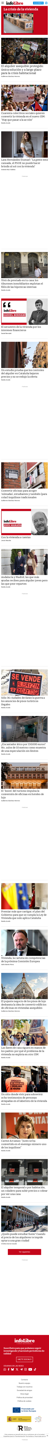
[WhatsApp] (5, 1370)
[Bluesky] (12, 1370)
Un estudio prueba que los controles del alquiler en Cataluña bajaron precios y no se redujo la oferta (22, 373)
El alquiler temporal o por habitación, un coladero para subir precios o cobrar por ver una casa (24, 1191)
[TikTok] (35, 1370)
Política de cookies (24, 1401)
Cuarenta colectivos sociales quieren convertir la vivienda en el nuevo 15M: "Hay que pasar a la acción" (23, 116)
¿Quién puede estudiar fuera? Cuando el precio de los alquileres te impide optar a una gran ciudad (23, 1237)
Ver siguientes (24, 1252)
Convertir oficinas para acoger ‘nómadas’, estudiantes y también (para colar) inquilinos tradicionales (24, 494)
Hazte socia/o (25, 1359)
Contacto (24, 1380)
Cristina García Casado (9, 1244)
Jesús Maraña (6, 540)
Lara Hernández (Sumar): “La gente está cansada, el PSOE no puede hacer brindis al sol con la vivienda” (24, 163)
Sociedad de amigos (24, 1390)
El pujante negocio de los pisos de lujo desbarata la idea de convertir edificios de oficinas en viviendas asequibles (23, 1004)
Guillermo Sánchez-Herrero (10, 76)
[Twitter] (17, 1370)
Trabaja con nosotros (24, 1387)
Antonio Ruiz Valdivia (8, 169)
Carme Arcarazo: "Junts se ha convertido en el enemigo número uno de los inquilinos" (23, 1144)
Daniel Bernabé (6, 333)
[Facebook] (8, 1370)
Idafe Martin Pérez (7, 964)
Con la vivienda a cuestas (16, 537)
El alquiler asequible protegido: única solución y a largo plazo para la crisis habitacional (22, 69)
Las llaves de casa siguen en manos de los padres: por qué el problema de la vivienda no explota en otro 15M (23, 1051)
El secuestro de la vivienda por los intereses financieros (21, 328)
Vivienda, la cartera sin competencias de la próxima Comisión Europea (23, 959)
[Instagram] (25, 1370)
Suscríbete (38, 3)
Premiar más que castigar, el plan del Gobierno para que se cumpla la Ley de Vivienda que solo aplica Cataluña (24, 915)
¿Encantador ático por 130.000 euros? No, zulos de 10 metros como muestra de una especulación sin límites (23, 747)
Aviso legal (24, 1394)
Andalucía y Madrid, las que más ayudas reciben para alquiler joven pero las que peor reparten (24, 580)
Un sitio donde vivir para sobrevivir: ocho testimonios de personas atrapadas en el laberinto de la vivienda (24, 1098)
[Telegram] (21, 1370)
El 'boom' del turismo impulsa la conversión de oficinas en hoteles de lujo (22, 794)
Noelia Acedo (5, 123)
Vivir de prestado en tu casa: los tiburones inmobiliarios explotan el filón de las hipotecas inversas (22, 284)
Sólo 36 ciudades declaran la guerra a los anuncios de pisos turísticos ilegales (23, 701)
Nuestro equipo (24, 1383)
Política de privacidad (24, 1397)
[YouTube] (30, 1370)
